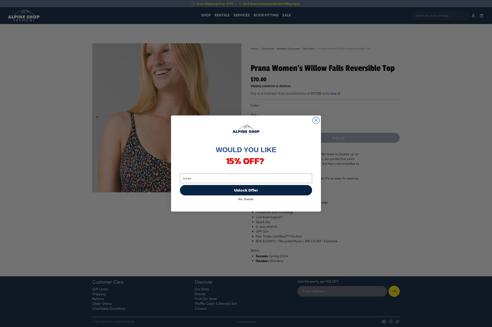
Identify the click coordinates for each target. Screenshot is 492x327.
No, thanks (246, 199)
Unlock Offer (246, 190)
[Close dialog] (316, 120)
